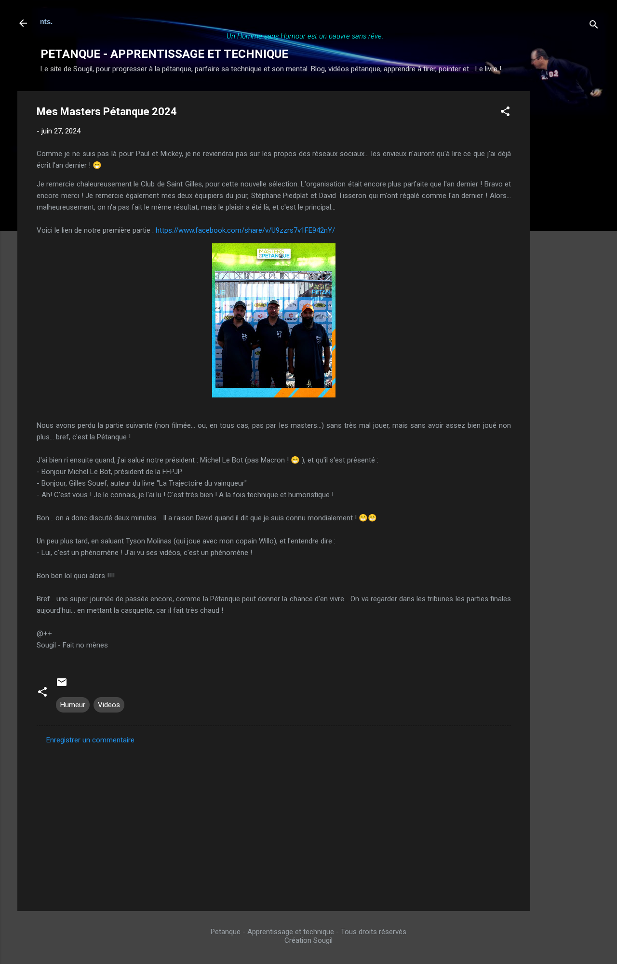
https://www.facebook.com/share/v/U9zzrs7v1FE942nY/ (245, 230)
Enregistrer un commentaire (90, 740)
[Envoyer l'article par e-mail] (61, 685)
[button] (505, 113)
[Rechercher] (594, 26)
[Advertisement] (569, 235)
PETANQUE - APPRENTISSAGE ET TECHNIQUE (164, 54)
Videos (109, 704)
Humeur (72, 704)
